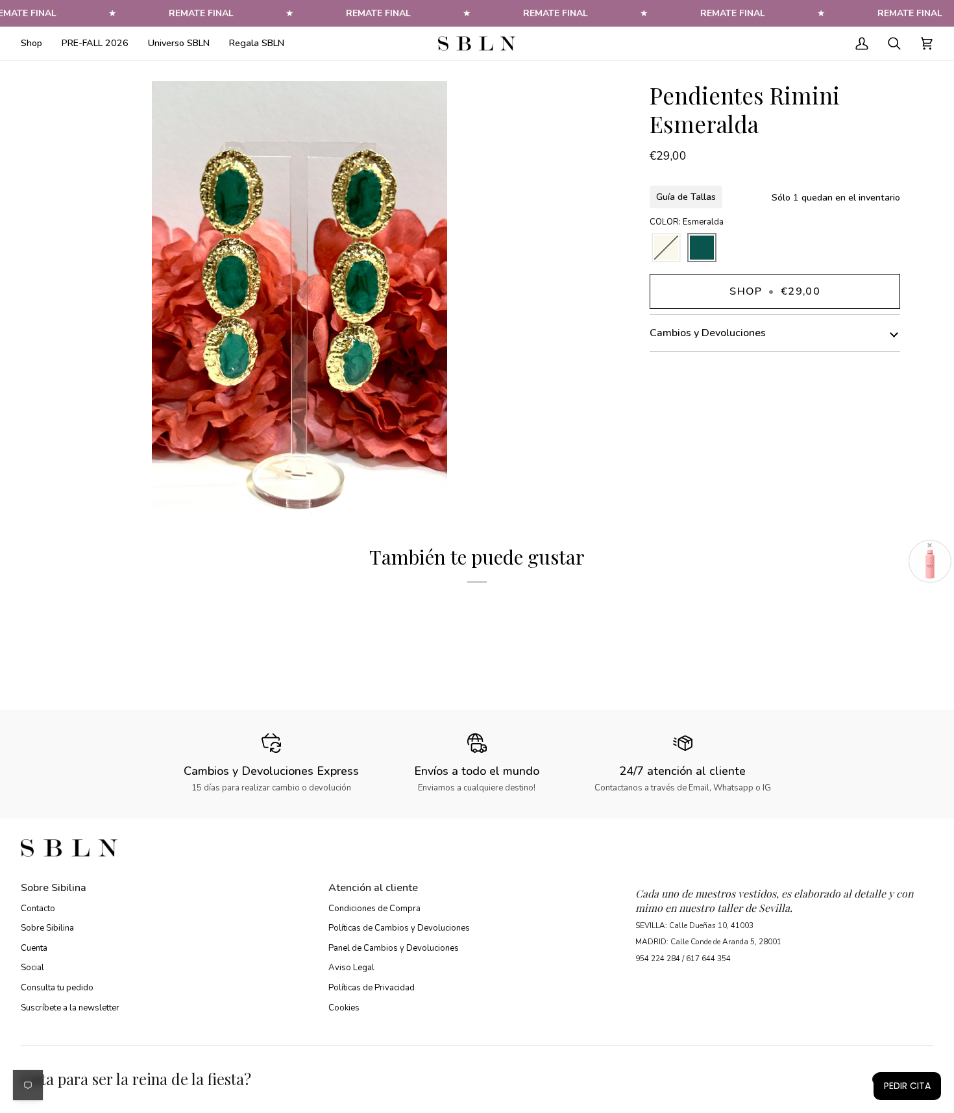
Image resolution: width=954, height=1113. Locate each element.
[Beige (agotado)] (666, 248)
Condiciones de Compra (374, 908)
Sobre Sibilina (47, 928)
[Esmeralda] (701, 248)
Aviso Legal (351, 967)
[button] (36, 43)
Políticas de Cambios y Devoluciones (399, 928)
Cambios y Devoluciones (708, 333)
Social (32, 967)
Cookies (344, 1008)
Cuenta (34, 948)
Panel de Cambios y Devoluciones (393, 948)
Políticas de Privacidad (371, 988)
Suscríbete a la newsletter (70, 1008)
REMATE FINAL (201, 13)
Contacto (38, 908)
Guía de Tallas (686, 196)
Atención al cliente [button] (373, 888)
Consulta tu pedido (57, 988)
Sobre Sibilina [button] (53, 888)
